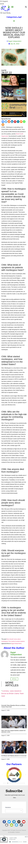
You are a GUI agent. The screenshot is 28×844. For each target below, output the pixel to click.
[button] (12, 7)
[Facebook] (3, 121)
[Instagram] (19, 821)
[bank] (14, 116)
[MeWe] (18, 121)
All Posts (14, 679)
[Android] (11, 825)
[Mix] (21, 121)
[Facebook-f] (4, 821)
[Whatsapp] (24, 121)
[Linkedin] (12, 121)
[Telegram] (16, 825)
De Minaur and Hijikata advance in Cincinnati (13, 755)
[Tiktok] (21, 825)
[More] (3, 124)
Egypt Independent (16, 643)
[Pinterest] (15, 121)
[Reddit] (9, 121)
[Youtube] (23, 821)
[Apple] (6, 825)
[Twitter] (6, 121)
